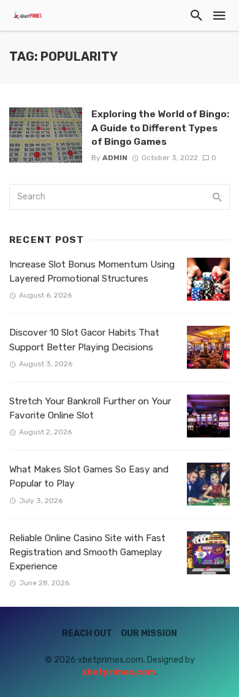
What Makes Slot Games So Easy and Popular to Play (89, 476)
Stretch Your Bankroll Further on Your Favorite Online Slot (90, 408)
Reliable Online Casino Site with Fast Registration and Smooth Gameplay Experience (87, 552)
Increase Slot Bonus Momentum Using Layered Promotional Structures (92, 271)
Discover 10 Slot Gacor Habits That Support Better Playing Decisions (84, 339)
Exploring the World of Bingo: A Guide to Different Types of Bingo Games (160, 127)
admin (114, 157)
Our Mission (149, 633)
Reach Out (87, 633)
